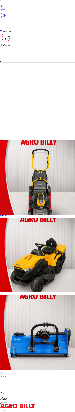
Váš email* (1, 400)
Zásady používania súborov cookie (3, 409)
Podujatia (2, 10)
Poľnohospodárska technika (5, 7)
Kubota (1, 30)
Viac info (1, 139)
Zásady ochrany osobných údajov (3, 410)
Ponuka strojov (2, 6)
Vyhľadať (1, 19)
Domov (2, 5)
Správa (1, 402)
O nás (1, 13)
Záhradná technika (4, 15)
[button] (37, 20)
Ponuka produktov (3, 9)
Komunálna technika (4, 14)
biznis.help (11, 411)
